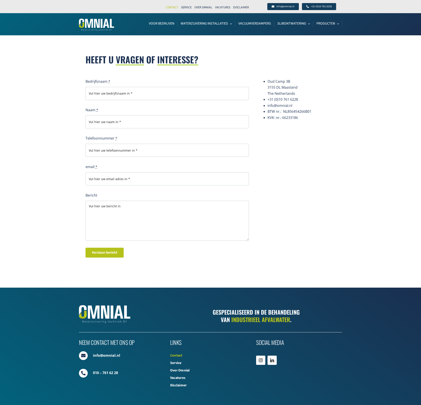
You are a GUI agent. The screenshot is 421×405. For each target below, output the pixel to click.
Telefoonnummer (101, 138)
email (91, 166)
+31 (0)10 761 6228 (283, 99)
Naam (92, 110)
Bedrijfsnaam (98, 81)
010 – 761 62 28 (105, 372)
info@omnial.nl (280, 105)
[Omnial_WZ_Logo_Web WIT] (96, 20)
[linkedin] (272, 360)
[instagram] (260, 360)
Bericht (91, 195)
